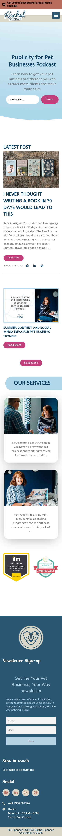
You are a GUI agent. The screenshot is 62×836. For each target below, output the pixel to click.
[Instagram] (25, 792)
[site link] (15, 15)
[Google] (35, 792)
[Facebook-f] (6, 792)
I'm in (31, 740)
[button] (56, 15)
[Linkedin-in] (15, 792)
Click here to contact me (18, 770)
